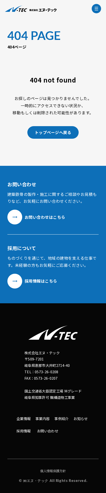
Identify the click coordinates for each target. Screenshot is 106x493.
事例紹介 (61, 418)
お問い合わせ (47, 430)
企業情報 (24, 418)
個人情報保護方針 (53, 471)
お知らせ (80, 418)
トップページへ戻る (53, 132)
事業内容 (42, 418)
